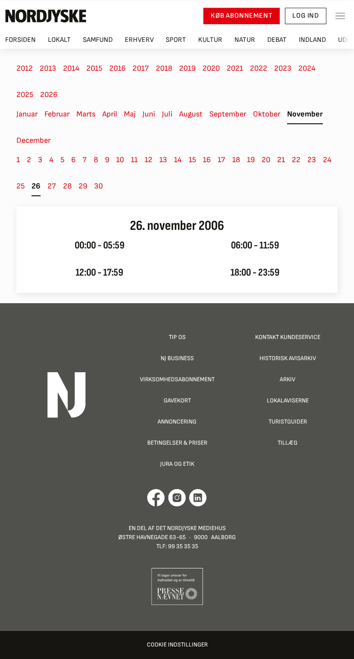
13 (163, 159)
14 (178, 159)
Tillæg (287, 442)
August (190, 114)
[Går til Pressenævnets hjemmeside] (177, 586)
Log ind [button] (305, 16)
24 (327, 159)
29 (83, 186)
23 (311, 159)
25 (20, 186)
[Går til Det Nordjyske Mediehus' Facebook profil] (156, 497)
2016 (117, 68)
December (33, 140)
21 (281, 159)
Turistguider (288, 421)
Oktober (266, 114)
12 (148, 159)
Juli (167, 114)
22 (296, 159)
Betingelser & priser (177, 442)
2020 (211, 68)
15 (192, 159)
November (305, 114)
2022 (258, 68)
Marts (85, 114)
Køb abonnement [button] (241, 16)
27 (51, 186)
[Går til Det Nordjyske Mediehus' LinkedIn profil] (198, 497)
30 (98, 186)
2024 (307, 68)
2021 (235, 68)
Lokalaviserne (288, 400)
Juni (148, 114)
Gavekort (177, 400)
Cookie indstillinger (177, 644)
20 (266, 159)
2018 (164, 68)
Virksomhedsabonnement (177, 379)
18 (236, 159)
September (227, 114)
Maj (130, 114)
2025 (24, 94)
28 (67, 186)
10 (120, 159)
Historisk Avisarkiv (287, 358)
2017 (141, 68)
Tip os (177, 337)
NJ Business (177, 358)
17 (221, 159)
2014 (71, 68)
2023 (282, 68)
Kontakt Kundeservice (287, 337)
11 (134, 159)
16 (207, 159)
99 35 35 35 (183, 546)
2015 (94, 68)
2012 (24, 68)
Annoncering (177, 421)
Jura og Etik (177, 464)
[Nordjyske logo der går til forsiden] (45, 15)
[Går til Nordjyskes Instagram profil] (177, 497)
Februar (57, 114)
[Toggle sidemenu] (340, 16)
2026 (48, 94)
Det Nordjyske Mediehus (191, 528)
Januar (27, 114)
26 (36, 186)
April (109, 114)
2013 (48, 68)
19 (251, 159)
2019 (187, 68)
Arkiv (287, 379)
